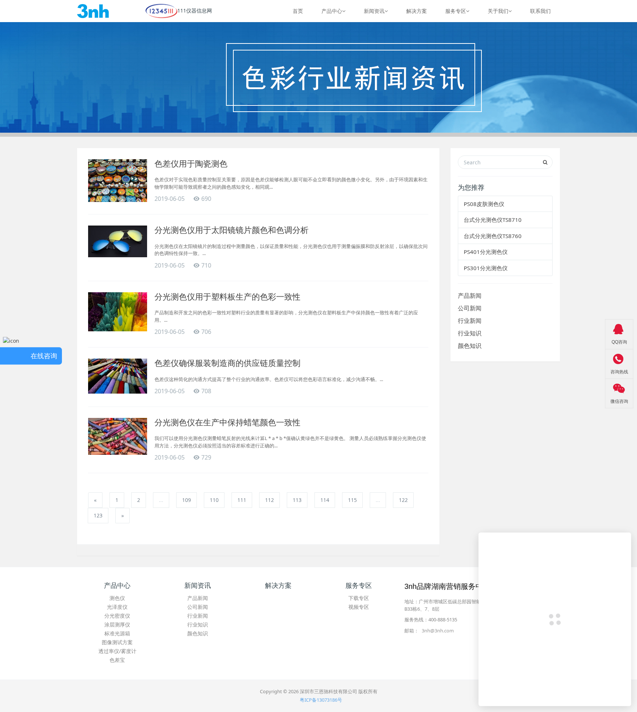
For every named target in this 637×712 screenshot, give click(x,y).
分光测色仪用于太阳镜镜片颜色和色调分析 (231, 230)
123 (98, 515)
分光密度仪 (117, 615)
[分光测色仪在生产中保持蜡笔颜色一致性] (117, 436)
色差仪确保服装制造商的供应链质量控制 (227, 363)
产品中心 (331, 10)
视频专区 (358, 606)
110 (214, 499)
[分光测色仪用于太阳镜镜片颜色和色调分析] (117, 241)
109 (186, 499)
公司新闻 (469, 308)
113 (297, 499)
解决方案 (416, 10)
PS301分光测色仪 (486, 268)
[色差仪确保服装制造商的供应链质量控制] (117, 376)
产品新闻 (469, 296)
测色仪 (117, 597)
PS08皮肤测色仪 (484, 203)
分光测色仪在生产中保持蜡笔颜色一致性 (227, 422)
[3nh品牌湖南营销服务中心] (93, 11)
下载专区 (358, 597)
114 (324, 499)
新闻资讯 (374, 10)
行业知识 (469, 333)
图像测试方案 (117, 642)
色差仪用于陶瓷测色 (190, 163)
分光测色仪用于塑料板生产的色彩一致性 (227, 296)
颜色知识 (469, 346)
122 (403, 499)
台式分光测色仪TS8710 (493, 219)
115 (352, 499)
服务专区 (455, 10)
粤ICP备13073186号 (321, 700)
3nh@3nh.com (438, 630)
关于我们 (498, 10)
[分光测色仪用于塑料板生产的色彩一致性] (117, 312)
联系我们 (540, 10)
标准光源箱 (117, 633)
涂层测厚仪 (117, 624)
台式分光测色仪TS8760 (493, 236)
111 (241, 499)
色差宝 (117, 659)
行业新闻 (469, 321)
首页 (298, 10)
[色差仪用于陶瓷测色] (117, 180)
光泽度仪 (117, 606)
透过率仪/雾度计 (117, 651)
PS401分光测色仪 (486, 251)
